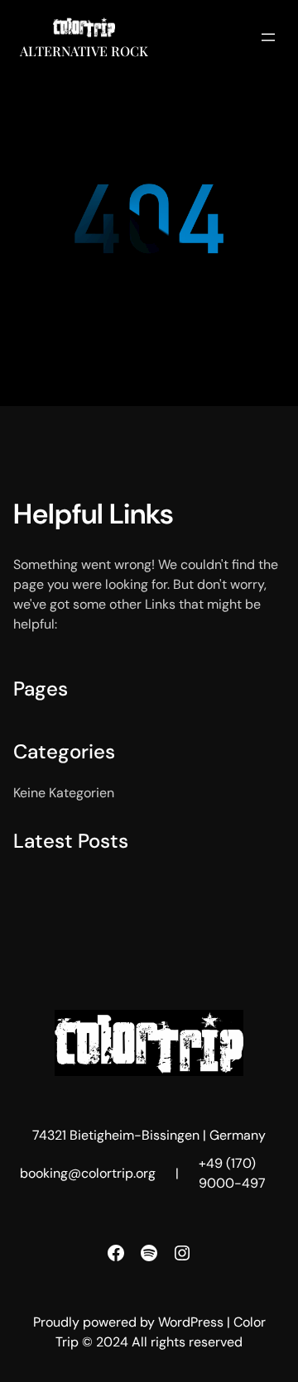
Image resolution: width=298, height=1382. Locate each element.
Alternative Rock (84, 51)
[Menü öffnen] (268, 37)
